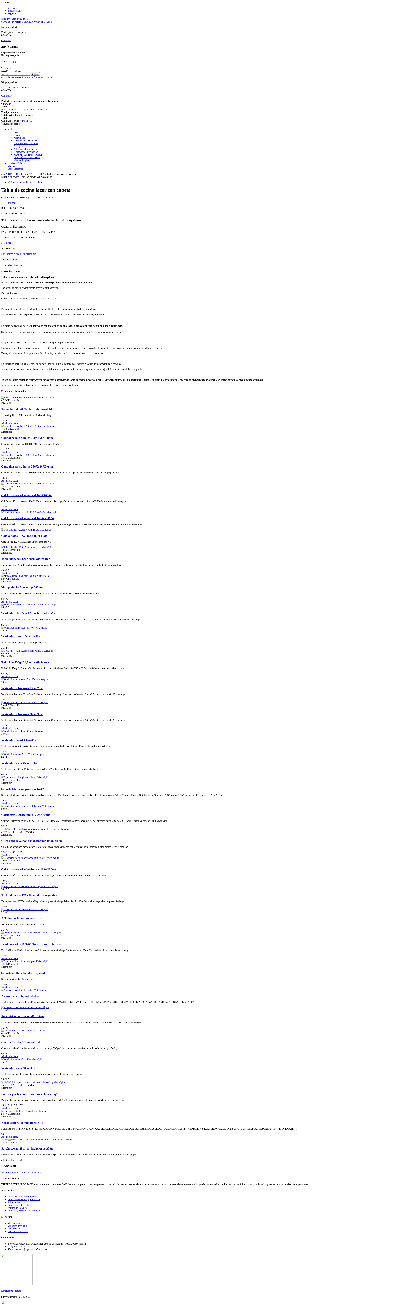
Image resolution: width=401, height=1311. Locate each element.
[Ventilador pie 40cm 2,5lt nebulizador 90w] (24, 604)
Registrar (12, 13)
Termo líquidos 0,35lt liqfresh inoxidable (27, 409)
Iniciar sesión (14, 10)
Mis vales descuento (17, 1225)
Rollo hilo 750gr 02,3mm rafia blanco (25, 662)
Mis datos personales (18, 1231)
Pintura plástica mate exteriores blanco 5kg (29, 1094)
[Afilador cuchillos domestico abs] (19, 909)
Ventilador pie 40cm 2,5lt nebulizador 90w (28, 613)
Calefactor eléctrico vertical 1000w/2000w (27, 518)
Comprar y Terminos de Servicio (24, 1210)
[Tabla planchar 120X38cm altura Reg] (21, 547)
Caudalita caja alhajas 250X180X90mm (27, 466)
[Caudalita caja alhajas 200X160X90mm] (22, 426)
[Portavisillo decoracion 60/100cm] (19, 1007)
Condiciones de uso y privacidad (24, 1199)
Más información (16, 265)
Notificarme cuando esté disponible (18, 254)
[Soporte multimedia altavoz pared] (19, 961)
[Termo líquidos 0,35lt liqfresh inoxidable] (22, 397)
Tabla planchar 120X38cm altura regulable (29, 895)
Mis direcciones (15, 1228)
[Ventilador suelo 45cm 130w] (17, 754)
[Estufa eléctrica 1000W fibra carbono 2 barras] (25, 932)
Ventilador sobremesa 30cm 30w (22, 714)
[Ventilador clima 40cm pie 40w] (18, 627)
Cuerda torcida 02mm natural (20, 1042)
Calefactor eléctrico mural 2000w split (25, 814)
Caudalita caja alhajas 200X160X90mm (27, 438)
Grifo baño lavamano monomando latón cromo (32, 840)
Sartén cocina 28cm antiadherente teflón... (28, 1148)
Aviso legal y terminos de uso (22, 1196)
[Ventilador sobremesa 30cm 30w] (19, 702)
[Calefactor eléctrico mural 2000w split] (21, 806)
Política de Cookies (17, 1207)
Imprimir (12, 203)
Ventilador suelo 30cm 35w (18, 1068)
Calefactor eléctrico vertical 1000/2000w (26, 495)
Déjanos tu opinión (11, 1290)
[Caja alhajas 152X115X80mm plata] (20, 529)
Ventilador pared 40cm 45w (19, 740)
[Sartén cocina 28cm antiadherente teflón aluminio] (34, 1139)
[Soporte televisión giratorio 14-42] (19, 777)
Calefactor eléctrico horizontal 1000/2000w (28, 869)
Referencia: (7, 208)
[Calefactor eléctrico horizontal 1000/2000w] (24, 857)
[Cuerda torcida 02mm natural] (17, 1030)
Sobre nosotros (15, 1202)
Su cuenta (12, 8)
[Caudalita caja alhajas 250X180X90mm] (22, 455)
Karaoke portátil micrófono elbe (22, 1122)
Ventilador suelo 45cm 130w (19, 763)
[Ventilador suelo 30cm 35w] (16, 1059)
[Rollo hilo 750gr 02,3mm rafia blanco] (21, 650)
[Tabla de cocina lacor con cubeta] (25, 182)
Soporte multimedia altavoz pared (23, 973)
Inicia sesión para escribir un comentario (35, 197)
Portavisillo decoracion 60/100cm (22, 1016)
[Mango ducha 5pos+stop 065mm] (19, 576)
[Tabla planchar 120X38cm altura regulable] (24, 886)
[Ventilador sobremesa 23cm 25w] (19, 679)
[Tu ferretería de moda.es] (14, 19)
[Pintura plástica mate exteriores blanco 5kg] (31, 1082)
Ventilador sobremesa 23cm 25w (22, 688)
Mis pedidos (14, 1223)
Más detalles (7, 242)
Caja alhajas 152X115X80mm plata (24, 535)
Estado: (5, 213)
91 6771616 (7, 68)
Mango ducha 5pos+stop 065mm (22, 587)
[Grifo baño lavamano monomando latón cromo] (33, 829)
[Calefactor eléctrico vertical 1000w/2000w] (23, 512)
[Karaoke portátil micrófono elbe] (18, 1111)
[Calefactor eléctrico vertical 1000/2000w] (22, 483)
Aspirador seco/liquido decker (20, 996)
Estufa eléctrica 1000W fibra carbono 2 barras (31, 944)
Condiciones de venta (18, 1205)
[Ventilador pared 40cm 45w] (16, 731)
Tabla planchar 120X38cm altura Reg (25, 558)
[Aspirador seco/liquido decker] (17, 990)
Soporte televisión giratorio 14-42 (22, 789)
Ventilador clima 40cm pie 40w (21, 636)
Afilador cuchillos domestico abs (21, 918)
